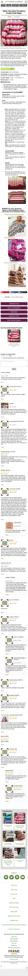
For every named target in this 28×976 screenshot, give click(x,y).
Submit (14, 497)
